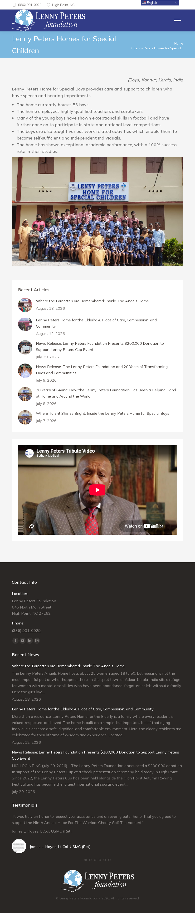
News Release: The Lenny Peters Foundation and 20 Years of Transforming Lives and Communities (102, 369)
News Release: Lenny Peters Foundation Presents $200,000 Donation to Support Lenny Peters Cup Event (100, 346)
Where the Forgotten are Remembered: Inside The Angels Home (92, 301)
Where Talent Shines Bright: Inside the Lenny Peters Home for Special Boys (102, 413)
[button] (85, 860)
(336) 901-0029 (29, 5)
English (151, 3)
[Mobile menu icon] (177, 20)
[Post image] (25, 305)
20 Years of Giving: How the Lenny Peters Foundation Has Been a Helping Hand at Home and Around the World (106, 393)
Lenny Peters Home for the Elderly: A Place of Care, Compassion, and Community (96, 323)
